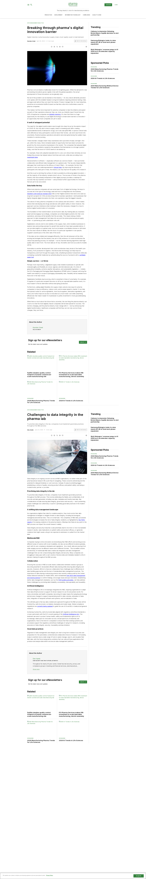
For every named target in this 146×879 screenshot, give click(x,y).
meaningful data (32, 157)
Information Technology (72, 14)
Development (58, 14)
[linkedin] (54, 46)
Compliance (86, 14)
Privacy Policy (49, 875)
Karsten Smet (31, 41)
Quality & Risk (96, 14)
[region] (73, 876)
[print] (86, 46)
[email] (62, 46)
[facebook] (51, 46)
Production (48, 14)
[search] (31, 5)
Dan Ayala (30, 430)
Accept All (138, 875)
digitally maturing (55, 114)
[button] (28, 5)
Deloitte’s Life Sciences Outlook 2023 (39, 194)
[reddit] (60, 46)
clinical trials (58, 167)
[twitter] (57, 46)
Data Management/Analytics (35, 23)
